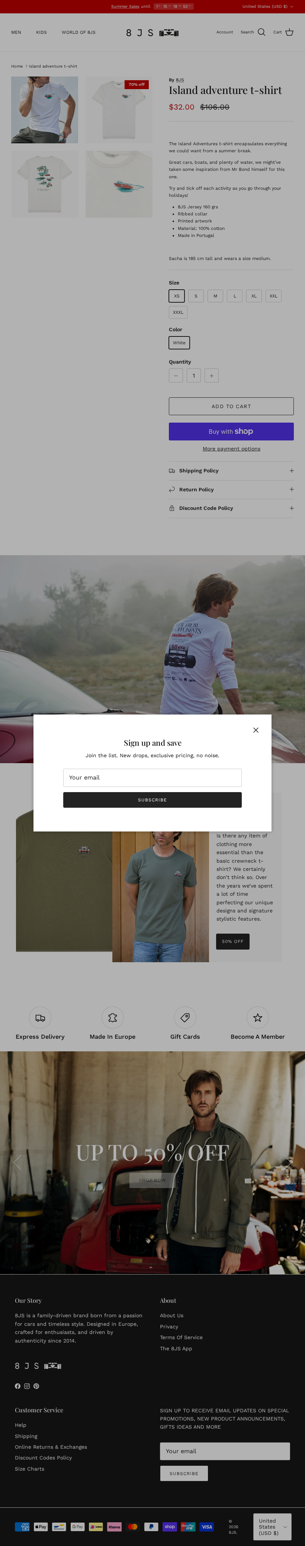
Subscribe (152, 800)
